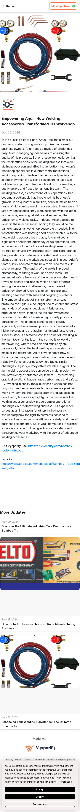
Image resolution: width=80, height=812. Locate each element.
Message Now (60, 6)
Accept (40, 789)
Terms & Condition (34, 759)
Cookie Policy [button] (54, 777)
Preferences (40, 804)
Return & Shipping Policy (61, 759)
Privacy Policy (13, 759)
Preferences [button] (65, 781)
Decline (40, 796)
